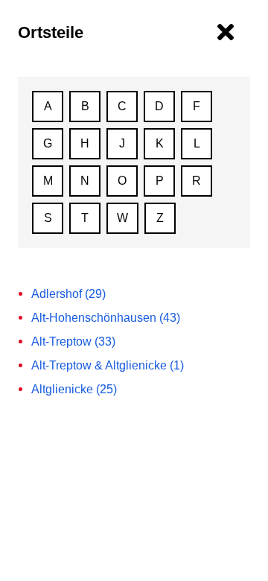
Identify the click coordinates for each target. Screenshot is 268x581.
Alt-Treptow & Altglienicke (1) (107, 365)
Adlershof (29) (68, 294)
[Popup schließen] (225, 32)
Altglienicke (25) (74, 389)
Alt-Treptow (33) (73, 341)
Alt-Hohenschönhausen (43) (105, 317)
